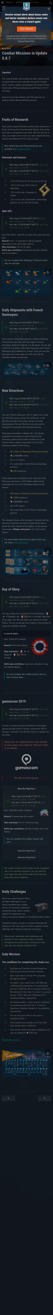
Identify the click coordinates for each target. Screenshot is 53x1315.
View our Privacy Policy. (26, 41)
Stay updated (26, 29)
